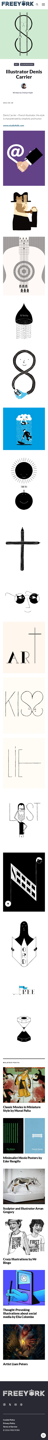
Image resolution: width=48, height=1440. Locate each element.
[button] (37, 4)
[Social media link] (4, 1404)
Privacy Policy (9, 1423)
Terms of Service (10, 1427)
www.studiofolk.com (13, 125)
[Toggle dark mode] (43, 1435)
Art (16, 64)
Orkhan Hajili (27, 93)
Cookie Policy (9, 1420)
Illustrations (27, 64)
